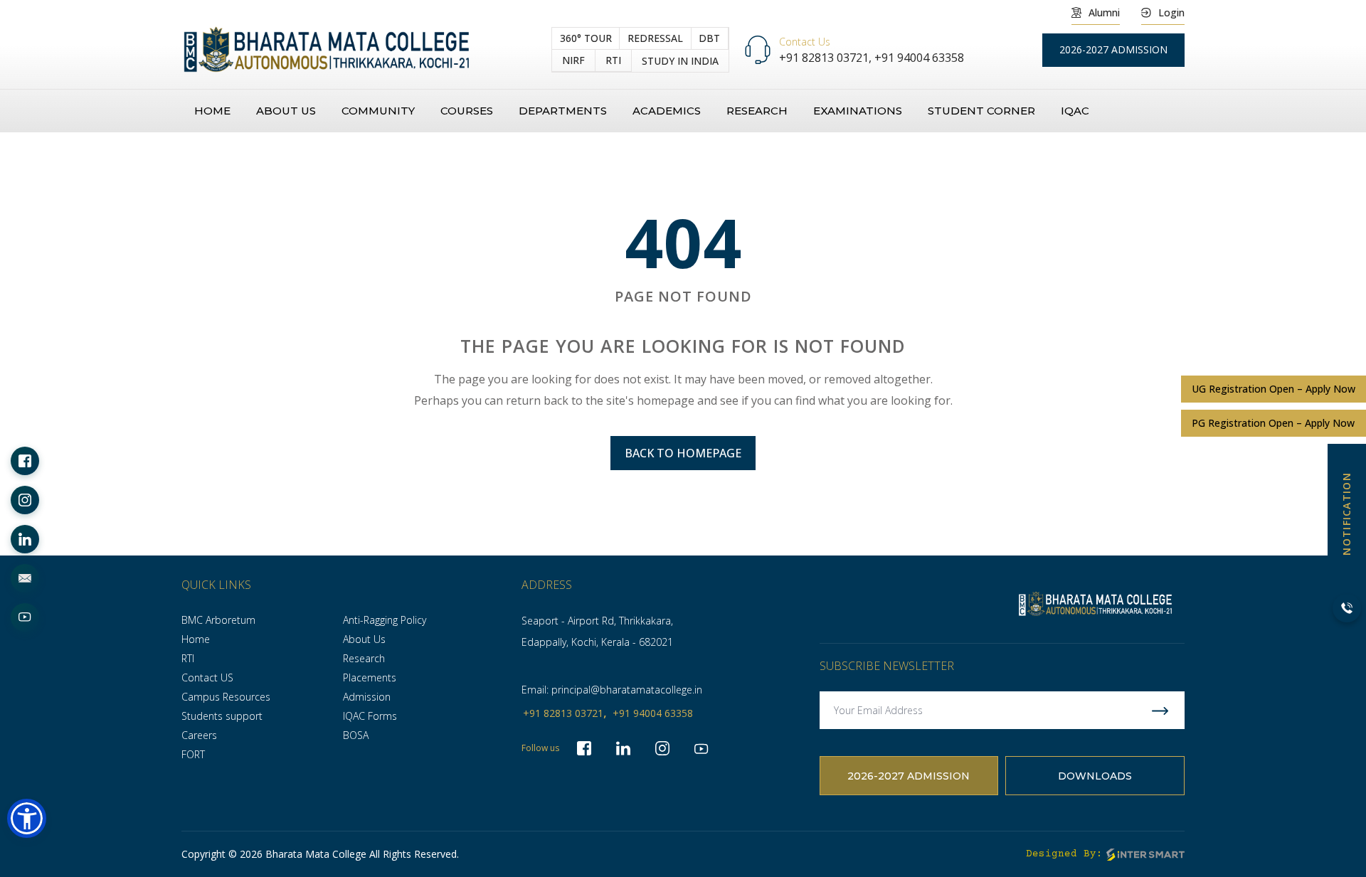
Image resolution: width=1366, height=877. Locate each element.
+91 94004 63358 (919, 57)
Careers (199, 735)
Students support (222, 716)
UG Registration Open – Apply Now (1273, 388)
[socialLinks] (25, 461)
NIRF (573, 60)
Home (212, 110)
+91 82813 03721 (563, 713)
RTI (613, 60)
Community (378, 110)
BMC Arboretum (218, 620)
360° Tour (586, 38)
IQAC (1075, 110)
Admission (367, 696)
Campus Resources (225, 696)
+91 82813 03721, (826, 57)
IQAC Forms (370, 716)
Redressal (655, 38)
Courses (466, 110)
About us (286, 110)
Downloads (1095, 776)
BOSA (356, 735)
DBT (709, 38)
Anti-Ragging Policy (384, 620)
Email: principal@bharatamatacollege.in (611, 689)
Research (757, 110)
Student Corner (981, 110)
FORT (193, 754)
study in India (680, 61)
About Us (364, 639)
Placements (369, 677)
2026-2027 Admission (908, 776)
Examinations (857, 110)
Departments (563, 110)
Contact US (207, 677)
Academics (666, 110)
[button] (27, 818)
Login (1171, 12)
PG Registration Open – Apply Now (1273, 423)
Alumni (1104, 12)
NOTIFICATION (1346, 514)
